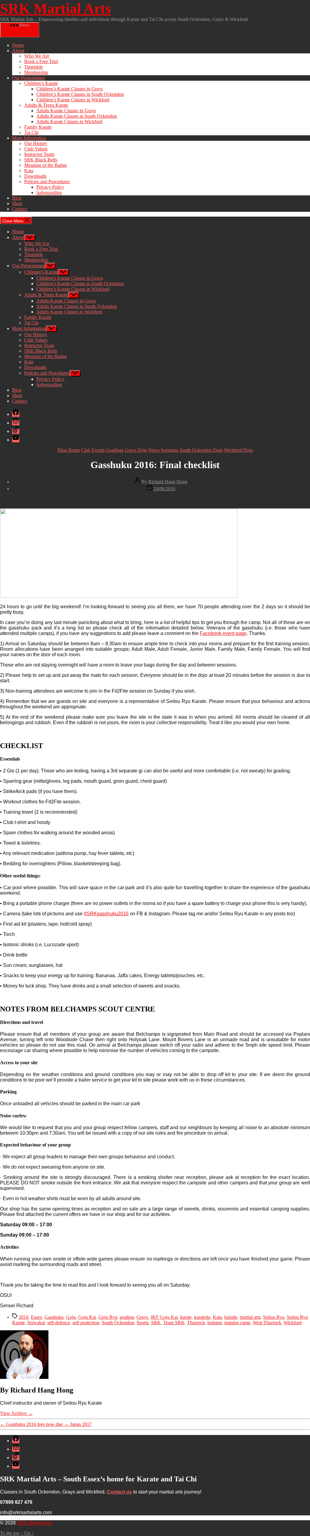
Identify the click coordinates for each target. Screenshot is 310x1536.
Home (18, 45)
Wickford (293, 1322)
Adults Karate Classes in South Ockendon (76, 116)
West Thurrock (267, 1322)
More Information (29, 137)
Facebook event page (223, 633)
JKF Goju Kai (164, 1317)
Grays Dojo (136, 450)
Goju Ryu (107, 1317)
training (214, 1322)
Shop (17, 203)
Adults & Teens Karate (46, 105)
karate (186, 1317)
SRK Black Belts (40, 159)
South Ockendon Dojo (201, 450)
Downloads (35, 176)
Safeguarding (49, 192)
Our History (35, 143)
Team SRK (174, 1322)
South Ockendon (118, 1322)
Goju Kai (87, 1317)
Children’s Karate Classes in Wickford (72, 99)
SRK (156, 1322)
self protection (85, 1322)
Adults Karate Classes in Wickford (69, 121)
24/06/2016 (164, 488)
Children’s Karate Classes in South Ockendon (80, 94)
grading (127, 1317)
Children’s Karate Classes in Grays (69, 88)
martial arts (250, 1317)
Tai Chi (31, 132)
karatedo (202, 1317)
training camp (237, 1322)
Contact (19, 208)
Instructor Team (39, 154)
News (154, 450)
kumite (230, 1317)
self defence (58, 1322)
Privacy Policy (50, 187)
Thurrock (196, 1322)
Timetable (33, 66)
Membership (36, 72)
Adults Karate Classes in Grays (66, 110)
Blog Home (69, 450)
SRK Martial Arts (55, 8)
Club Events (93, 450)
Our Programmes (28, 77)
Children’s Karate (41, 83)
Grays (142, 1317)
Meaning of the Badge (45, 165)
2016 (23, 1317)
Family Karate (37, 127)
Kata (28, 170)
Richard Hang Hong (167, 481)
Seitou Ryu (273, 1317)
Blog (16, 198)
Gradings (115, 450)
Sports (143, 1322)
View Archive (16, 1413)
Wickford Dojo (238, 450)
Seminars (169, 450)
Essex (36, 1317)
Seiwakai (36, 1322)
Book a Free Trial (41, 61)
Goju (71, 1317)
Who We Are (36, 56)
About (18, 50)
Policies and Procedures (47, 181)
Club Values (36, 148)
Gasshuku (54, 1317)
